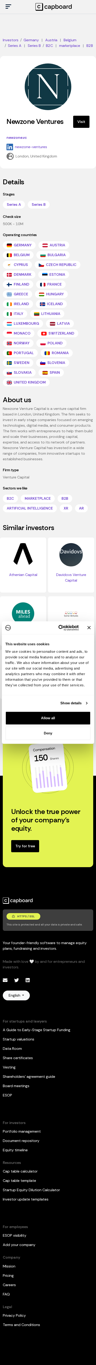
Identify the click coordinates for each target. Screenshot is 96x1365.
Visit (81, 121)
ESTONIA (56, 274)
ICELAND (54, 303)
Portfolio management (22, 1131)
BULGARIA (56, 254)
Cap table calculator (20, 1171)
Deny (48, 733)
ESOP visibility (14, 1235)
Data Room (12, 1048)
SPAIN (54, 372)
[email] (6, 980)
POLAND (55, 343)
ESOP (7, 1095)
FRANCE (54, 284)
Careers (9, 1284)
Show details (71, 703)
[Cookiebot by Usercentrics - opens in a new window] (59, 628)
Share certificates (18, 1057)
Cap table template (19, 1180)
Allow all (48, 718)
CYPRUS (20, 264)
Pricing (8, 1275)
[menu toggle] (8, 6)
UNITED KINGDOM (29, 382)
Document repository (21, 1140)
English (15, 995)
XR (66, 508)
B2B (65, 498)
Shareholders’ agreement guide (29, 1076)
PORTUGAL (23, 352)
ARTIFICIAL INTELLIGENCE (30, 508)
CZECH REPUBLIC (60, 264)
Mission (9, 1266)
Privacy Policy (14, 1315)
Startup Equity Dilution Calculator (31, 1189)
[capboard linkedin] (28, 980)
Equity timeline (15, 1150)
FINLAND (21, 284)
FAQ (6, 1294)
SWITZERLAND (61, 333)
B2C (10, 498)
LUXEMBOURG (26, 323)
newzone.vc (17, 137)
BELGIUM (21, 254)
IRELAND (21, 303)
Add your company (19, 1244)
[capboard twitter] (17, 980)
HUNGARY (54, 294)
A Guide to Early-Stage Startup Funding (36, 1029)
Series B (39, 204)
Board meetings (16, 1085)
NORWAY (21, 343)
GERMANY (22, 245)
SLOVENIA (55, 362)
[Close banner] (89, 627)
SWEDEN (21, 362)
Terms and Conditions (21, 1324)
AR (81, 508)
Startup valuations (18, 1039)
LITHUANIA (50, 313)
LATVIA (63, 323)
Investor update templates (25, 1199)
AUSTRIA (57, 245)
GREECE (20, 294)
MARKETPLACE (38, 498)
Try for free (25, 846)
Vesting (9, 1067)
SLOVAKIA (22, 372)
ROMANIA (60, 352)
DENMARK (22, 274)
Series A (14, 204)
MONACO (22, 333)
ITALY (18, 313)
